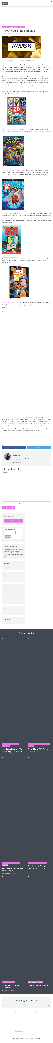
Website (4, 497)
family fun (5, 27)
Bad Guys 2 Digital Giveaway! (10, 986)
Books (29, 863)
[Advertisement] (26, 15)
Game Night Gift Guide (38, 749)
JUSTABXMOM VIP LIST (11, 529)
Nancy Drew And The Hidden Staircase (12, 417)
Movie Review (13, 27)
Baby (29, 982)
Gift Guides (11, 743)
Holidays (16, 743)
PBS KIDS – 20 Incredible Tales (9, 129)
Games (41, 743)
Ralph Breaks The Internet (8, 213)
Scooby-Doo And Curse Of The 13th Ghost (13, 170)
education (30, 743)
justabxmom (12, 33)
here (49, 425)
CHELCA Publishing (29, 1039)
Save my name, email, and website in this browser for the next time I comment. (19, 503)
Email (3, 492)
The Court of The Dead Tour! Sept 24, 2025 (38, 867)
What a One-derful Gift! (38, 985)
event (34, 863)
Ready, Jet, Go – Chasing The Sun (10, 302)
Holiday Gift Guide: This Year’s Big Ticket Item (12, 750)
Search (13, 520)
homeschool (30, 746)
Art (3, 863)
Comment (4, 472)
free (18, 863)
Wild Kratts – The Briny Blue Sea (10, 257)
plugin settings (47, 1005)
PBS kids (22, 27)
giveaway (44, 863)
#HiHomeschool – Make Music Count (12, 869)
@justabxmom (30, 1000)
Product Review (6, 746)
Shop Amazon (7, 567)
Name (4, 486)
